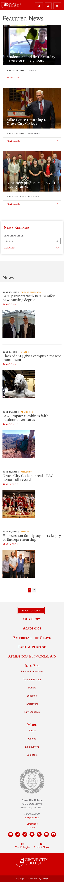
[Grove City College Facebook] (10, 834)
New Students (32, 712)
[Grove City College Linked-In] (53, 834)
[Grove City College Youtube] (32, 834)
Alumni (25, 352)
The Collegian (22, 847)
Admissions (27, 412)
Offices (32, 738)
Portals (32, 730)
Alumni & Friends (32, 679)
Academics (32, 628)
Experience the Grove (32, 637)
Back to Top (30, 610)
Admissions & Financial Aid (32, 656)
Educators (32, 695)
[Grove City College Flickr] (46, 834)
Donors (32, 687)
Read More (9, 304)
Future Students (31, 292)
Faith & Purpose (32, 647)
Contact (32, 827)
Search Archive (14, 236)
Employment (32, 746)
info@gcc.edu (32, 817)
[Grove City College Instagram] (24, 834)
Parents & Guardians (32, 671)
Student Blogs (41, 847)
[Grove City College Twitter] (17, 834)
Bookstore (32, 754)
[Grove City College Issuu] (39, 834)
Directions (32, 823)
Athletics (26, 472)
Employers (32, 703)
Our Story (32, 619)
